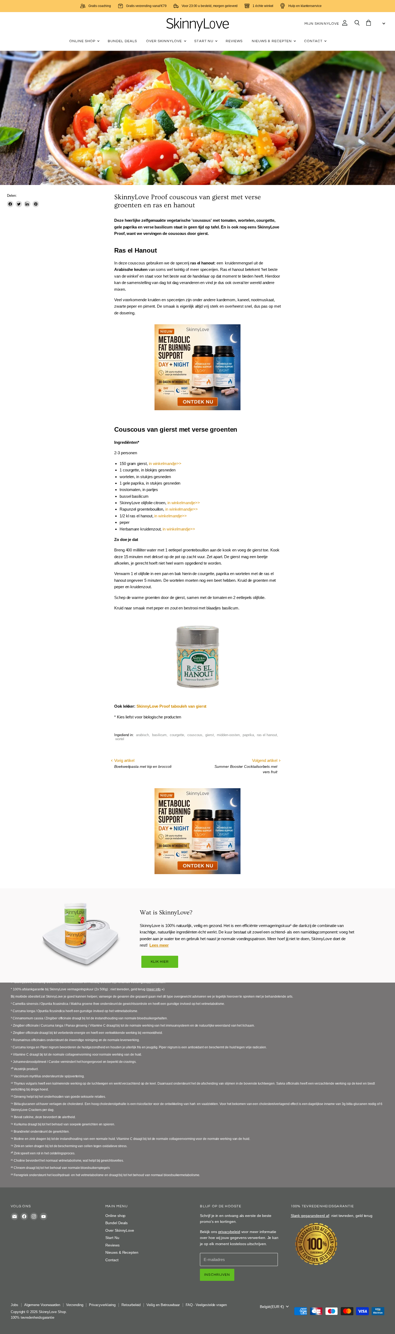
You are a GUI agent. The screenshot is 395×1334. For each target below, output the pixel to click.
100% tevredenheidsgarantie (32, 1317)
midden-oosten (228, 735)
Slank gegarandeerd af (310, 1215)
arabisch (142, 735)
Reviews (234, 41)
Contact (314, 41)
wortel (119, 739)
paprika (248, 735)
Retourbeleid (131, 1305)
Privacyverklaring (102, 1305)
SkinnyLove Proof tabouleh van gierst (171, 706)
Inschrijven (217, 1275)
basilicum (159, 735)
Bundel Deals (122, 41)
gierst (209, 735)
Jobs (14, 1305)
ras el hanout (267, 735)
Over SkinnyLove (164, 41)
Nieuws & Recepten (272, 41)
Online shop (83, 41)
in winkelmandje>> (165, 463)
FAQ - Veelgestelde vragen (206, 1305)
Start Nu (204, 41)
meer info (154, 989)
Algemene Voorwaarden (42, 1305)
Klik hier (160, 962)
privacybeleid (229, 1232)
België (272, 1306)
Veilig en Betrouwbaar (162, 1305)
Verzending (74, 1305)
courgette (177, 735)
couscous (194, 735)
